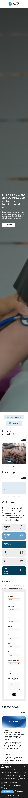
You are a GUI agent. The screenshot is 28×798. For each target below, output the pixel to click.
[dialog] (14, 781)
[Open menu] (25, 4)
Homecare (11, 669)
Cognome (11, 606)
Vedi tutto (23, 439)
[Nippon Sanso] (13, 4)
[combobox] (24, 766)
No (11, 673)
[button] (14, 795)
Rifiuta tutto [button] (20, 791)
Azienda (10, 618)
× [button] (26, 766)
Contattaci (9, 224)
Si (10, 671)
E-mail (10, 643)
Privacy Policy (21, 779)
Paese (10, 626)
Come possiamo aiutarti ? (13, 679)
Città (9, 635)
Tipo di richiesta (13, 660)
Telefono (10, 652)
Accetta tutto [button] (7, 791)
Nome (10, 596)
